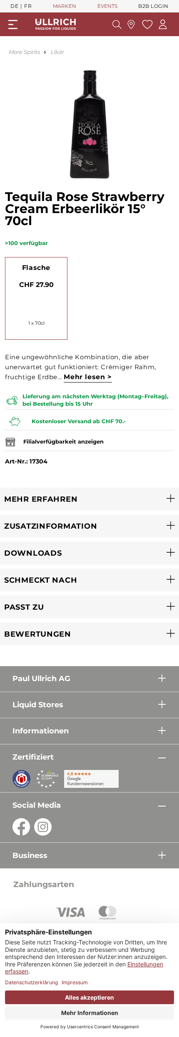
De (14, 6)
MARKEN (64, 6)
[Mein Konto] (163, 24)
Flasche (36, 268)
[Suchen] (117, 24)
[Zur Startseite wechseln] (55, 24)
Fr (28, 6)
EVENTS (107, 6)
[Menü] (12, 24)
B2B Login (153, 6)
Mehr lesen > (88, 377)
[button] (89, 499)
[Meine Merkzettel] (146, 24)
